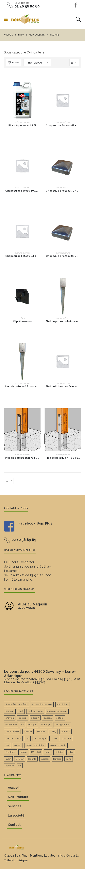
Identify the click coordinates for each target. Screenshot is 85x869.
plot (7, 745)
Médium (41, 731)
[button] (7, 19)
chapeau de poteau (57, 711)
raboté (23, 752)
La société (16, 815)
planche (66, 738)
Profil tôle (10, 752)
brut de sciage (35, 711)
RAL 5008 (36, 752)
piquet (54, 738)
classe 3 (35, 718)
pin (27, 738)
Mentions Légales (42, 855)
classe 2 (23, 718)
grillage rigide (62, 724)
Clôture (18, 122)
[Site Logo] (25, 19)
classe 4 (48, 718)
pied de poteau (13, 738)
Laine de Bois (12, 731)
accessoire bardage (42, 704)
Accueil (13, 787)
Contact (14, 825)
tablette (32, 759)
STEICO (19, 759)
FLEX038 (45, 724)
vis (19, 765)
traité (68, 759)
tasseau (44, 759)
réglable (59, 752)
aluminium (62, 704)
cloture (59, 718)
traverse (10, 765)
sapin (8, 759)
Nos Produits (18, 797)
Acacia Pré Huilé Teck (17, 704)
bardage (10, 711)
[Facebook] (76, 5)
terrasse (57, 759)
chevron (10, 718)
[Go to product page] (22, 100)
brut (21, 711)
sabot (70, 752)
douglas (32, 724)
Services (14, 806)
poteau (17, 745)
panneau (65, 731)
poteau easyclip (58, 745)
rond (47, 752)
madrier (28, 731)
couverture (11, 724)
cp (22, 724)
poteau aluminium (35, 745)
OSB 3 (53, 731)
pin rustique (40, 738)
